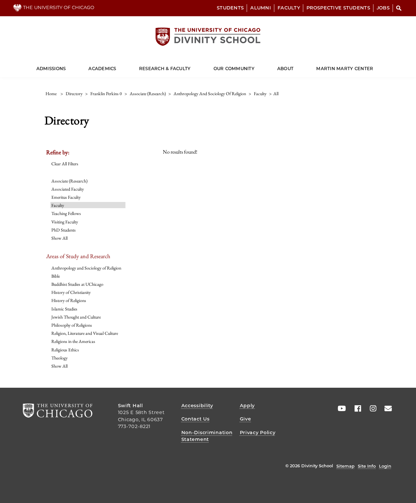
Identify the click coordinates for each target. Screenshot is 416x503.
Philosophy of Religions (71, 325)
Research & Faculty (165, 68)
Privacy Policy (258, 432)
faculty (260, 93)
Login (385, 466)
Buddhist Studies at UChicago (77, 284)
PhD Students (63, 230)
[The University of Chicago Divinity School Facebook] (355, 408)
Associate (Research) (69, 181)
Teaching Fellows (66, 213)
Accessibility (197, 406)
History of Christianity (71, 292)
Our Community (234, 68)
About (285, 68)
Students (230, 8)
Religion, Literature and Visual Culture (84, 333)
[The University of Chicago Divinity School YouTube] (340, 408)
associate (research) (148, 93)
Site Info (367, 466)
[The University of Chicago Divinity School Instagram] (371, 408)
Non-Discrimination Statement (207, 436)
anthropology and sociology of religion (210, 93)
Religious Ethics (65, 350)
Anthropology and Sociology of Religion (86, 268)
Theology (59, 358)
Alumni (260, 8)
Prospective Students (338, 8)
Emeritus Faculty (66, 197)
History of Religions (68, 300)
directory (74, 93)
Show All (59, 238)
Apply (247, 406)
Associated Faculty (67, 189)
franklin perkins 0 (106, 93)
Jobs (383, 8)
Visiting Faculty (64, 222)
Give (245, 419)
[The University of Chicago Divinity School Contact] (386, 408)
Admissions (51, 68)
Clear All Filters (64, 164)
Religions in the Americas (73, 341)
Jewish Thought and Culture (76, 317)
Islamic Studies (64, 309)
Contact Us (195, 419)
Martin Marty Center (344, 68)
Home (51, 93)
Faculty (289, 8)
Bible (55, 276)
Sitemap (345, 466)
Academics (102, 68)
